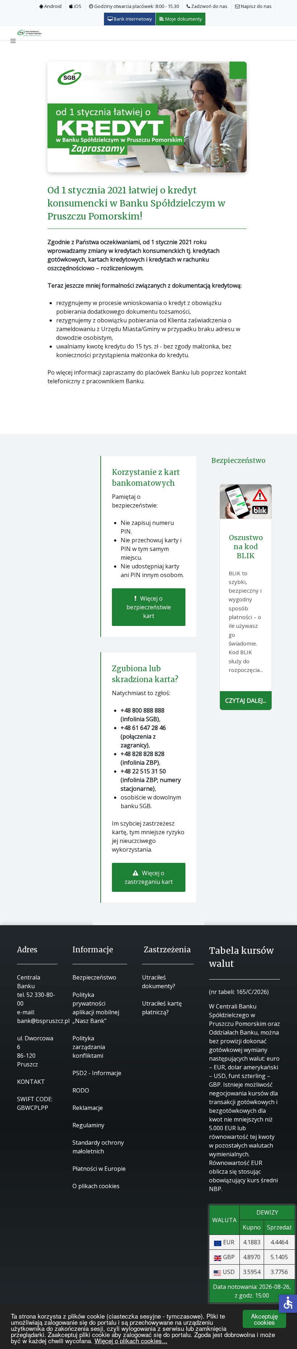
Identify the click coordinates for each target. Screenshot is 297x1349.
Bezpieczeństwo (94, 977)
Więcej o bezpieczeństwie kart (148, 607)
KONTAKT (31, 1082)
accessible (288, 1302)
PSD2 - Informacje (96, 1073)
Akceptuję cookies (264, 1319)
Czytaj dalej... (245, 701)
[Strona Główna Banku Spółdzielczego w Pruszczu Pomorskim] (36, 32)
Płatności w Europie (99, 1169)
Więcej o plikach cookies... (131, 1340)
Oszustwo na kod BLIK (246, 546)
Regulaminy (88, 1125)
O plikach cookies (96, 1186)
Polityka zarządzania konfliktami (88, 1047)
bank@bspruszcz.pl (43, 1021)
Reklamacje (87, 1108)
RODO (80, 1090)
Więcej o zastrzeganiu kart (149, 877)
